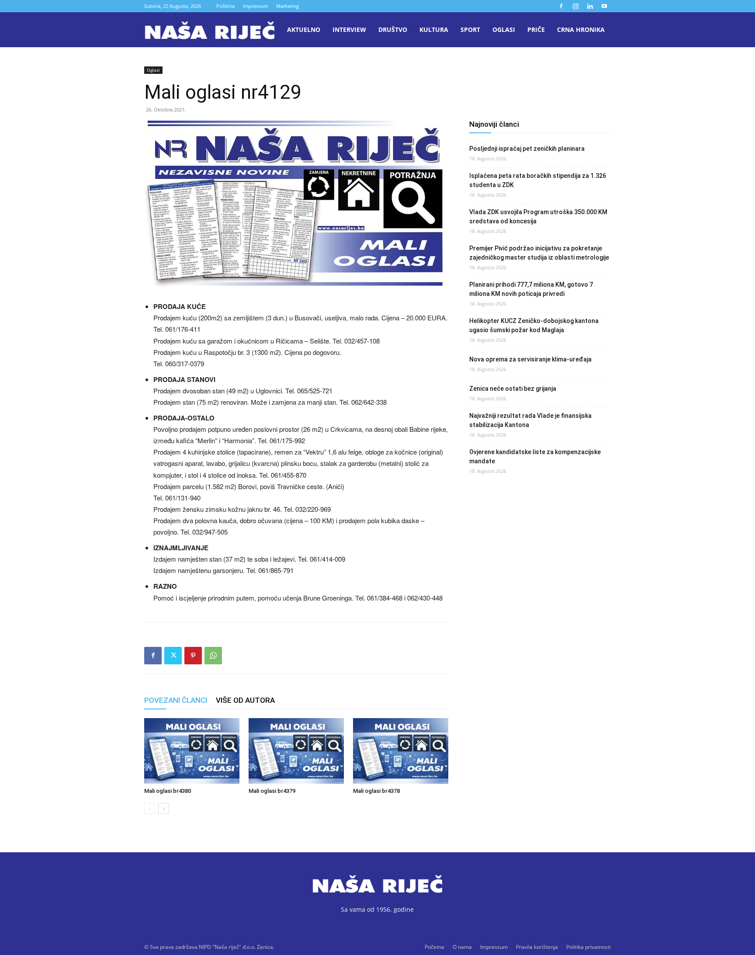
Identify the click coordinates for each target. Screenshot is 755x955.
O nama (462, 947)
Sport (470, 29)
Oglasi (503, 29)
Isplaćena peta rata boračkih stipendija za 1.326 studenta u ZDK (537, 180)
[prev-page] (149, 808)
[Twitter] (173, 655)
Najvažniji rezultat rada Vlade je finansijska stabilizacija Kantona (530, 420)
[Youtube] (604, 6)
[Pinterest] (193, 655)
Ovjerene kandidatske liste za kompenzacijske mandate (535, 456)
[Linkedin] (589, 6)
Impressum (255, 6)
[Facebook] (561, 6)
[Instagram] (575, 6)
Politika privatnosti (588, 947)
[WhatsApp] (213, 655)
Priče (536, 29)
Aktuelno (303, 29)
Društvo (392, 29)
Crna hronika (581, 29)
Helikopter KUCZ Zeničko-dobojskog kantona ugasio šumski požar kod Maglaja (534, 325)
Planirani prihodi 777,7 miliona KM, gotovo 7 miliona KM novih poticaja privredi (531, 289)
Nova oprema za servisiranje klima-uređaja (530, 359)
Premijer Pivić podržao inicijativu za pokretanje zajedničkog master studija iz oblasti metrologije (539, 253)
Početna (225, 6)
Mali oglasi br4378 (376, 791)
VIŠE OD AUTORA (245, 700)
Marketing (287, 6)
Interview (349, 29)
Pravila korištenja (537, 947)
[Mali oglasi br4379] (296, 751)
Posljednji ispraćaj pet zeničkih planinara (527, 148)
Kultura (433, 29)
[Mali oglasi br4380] (191, 751)
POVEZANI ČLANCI (175, 700)
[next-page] (163, 808)
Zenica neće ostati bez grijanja (512, 388)
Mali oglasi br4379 (272, 791)
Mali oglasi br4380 (167, 791)
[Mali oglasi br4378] (400, 751)
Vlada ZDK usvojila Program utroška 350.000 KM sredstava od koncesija (538, 216)
